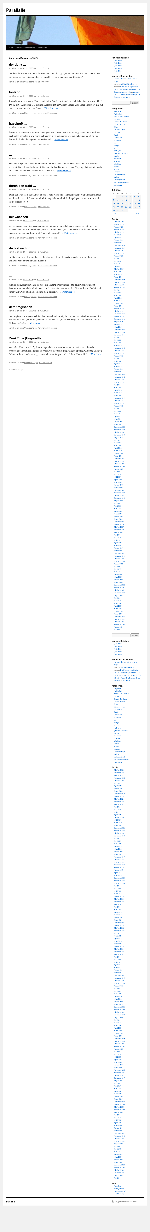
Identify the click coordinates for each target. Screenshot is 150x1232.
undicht (116, 177)
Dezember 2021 (119, 245)
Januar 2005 (118, 614)
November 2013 (119, 348)
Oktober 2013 (119, 350)
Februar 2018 (118, 303)
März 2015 (118, 327)
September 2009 (119, 466)
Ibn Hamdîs (118, 132)
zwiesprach (118, 185)
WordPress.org (119, 1194)
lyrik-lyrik (117, 150)
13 (139, 200)
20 (139, 203)
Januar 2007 (118, 550)
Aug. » (138, 213)
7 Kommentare (44, 144)
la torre (116, 148)
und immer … (127, 97)
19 (135, 203)
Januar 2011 (118, 424)
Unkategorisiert (30, 81)
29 (118, 210)
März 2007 (118, 545)
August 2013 (118, 356)
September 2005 (119, 593)
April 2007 (118, 542)
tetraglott (117, 169)
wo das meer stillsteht (121, 182)
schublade (117, 164)
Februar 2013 (118, 369)
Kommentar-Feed (120, 1191)
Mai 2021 (117, 263)
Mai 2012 (117, 387)
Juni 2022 (117, 235)
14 (114, 203)
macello (116, 156)
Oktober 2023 (119, 221)
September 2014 (119, 335)
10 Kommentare (45, 362)
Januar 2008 (118, 519)
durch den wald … (22, 185)
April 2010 (118, 448)
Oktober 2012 (119, 379)
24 (126, 207)
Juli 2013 (117, 358)
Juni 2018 (117, 292)
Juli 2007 (117, 535)
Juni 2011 (117, 411)
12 (135, 200)
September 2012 (119, 382)
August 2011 (118, 406)
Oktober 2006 (119, 558)
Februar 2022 (118, 240)
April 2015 (118, 324)
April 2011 (118, 416)
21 (114, 207)
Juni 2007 (117, 537)
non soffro (136, 92)
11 (130, 200)
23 (122, 207)
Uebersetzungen (31, 362)
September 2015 (119, 319)
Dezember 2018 (119, 279)
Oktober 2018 (119, 285)
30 (122, 210)
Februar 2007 (118, 548)
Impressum (42, 47)
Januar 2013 (118, 371)
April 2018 (118, 298)
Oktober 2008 (119, 495)
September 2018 (119, 287)
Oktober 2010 (119, 432)
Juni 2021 (117, 261)
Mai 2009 (117, 477)
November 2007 (119, 524)
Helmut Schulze (43, 68)
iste (115, 143)
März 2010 (118, 450)
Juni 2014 (117, 340)
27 (139, 207)
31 (126, 210)
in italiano (117, 140)
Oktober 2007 (119, 527)
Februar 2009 (118, 485)
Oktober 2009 (119, 464)
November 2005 (119, 587)
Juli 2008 (117, 503)
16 (122, 203)
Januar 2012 (118, 395)
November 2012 (119, 377)
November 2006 (119, 556)
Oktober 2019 (119, 269)
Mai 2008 (117, 508)
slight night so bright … (129, 84)
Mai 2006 (117, 571)
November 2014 (119, 332)
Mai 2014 (117, 342)
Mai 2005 (117, 603)
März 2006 (118, 577)
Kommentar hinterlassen (47, 113)
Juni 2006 (117, 569)
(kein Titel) (118, 60)
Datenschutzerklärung (25, 47)
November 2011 (119, 398)
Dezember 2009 (119, 458)
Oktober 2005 (119, 590)
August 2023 (118, 227)
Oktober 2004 (119, 621)
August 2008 (118, 500)
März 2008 (118, 514)
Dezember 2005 (119, 585)
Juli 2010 (117, 440)
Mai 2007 (117, 540)
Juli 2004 (117, 629)
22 (118, 207)
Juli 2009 (117, 471)
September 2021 (119, 253)
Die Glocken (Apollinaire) (129, 86)
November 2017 (119, 308)
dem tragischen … (22, 307)
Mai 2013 (117, 361)
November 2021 (119, 248)
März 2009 (118, 482)
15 (118, 203)
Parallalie (15, 10)
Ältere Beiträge (16, 369)
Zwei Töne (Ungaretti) (25, 338)
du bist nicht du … (22, 248)
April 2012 (118, 390)
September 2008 (119, 498)
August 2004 (118, 627)
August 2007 (118, 532)
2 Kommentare (44, 81)
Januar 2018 (118, 306)
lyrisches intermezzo (121, 153)
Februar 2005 (118, 611)
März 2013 (118, 366)
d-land (116, 127)
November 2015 (119, 316)
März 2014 (118, 345)
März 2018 (118, 300)
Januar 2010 (118, 456)
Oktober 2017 (119, 311)
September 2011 (119, 403)
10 (126, 200)
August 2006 (118, 564)
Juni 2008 (117, 506)
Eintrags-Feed (119, 1188)
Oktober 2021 (119, 250)
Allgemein (117, 111)
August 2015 (118, 321)
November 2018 (119, 282)
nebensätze (117, 158)
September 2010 (119, 435)
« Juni (114, 213)
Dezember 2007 (119, 521)
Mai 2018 (117, 295)
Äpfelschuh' (118, 114)
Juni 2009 (117, 474)
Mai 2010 (117, 445)
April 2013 (118, 364)
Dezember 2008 (119, 490)
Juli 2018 (117, 290)
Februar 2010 (118, 453)
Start (11, 47)
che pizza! (117, 119)
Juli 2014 (117, 337)
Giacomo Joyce (119, 129)
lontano (14, 92)
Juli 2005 (117, 598)
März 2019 (118, 274)
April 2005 (118, 606)
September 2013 (119, 353)
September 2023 (119, 224)
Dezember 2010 (119, 427)
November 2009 (119, 461)
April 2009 (118, 479)
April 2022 (118, 237)
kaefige (116, 145)
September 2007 (119, 529)
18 (130, 203)
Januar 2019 (118, 277)
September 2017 (119, 313)
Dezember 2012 (119, 374)
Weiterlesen (51, 108)
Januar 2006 (118, 582)
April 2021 (118, 266)
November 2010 (119, 429)
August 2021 (118, 256)
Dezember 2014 (119, 329)
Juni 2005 (117, 600)
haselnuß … (18, 123)
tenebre (116, 166)
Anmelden (117, 1186)
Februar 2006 (118, 579)
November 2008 (119, 492)
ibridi (116, 135)
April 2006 (118, 574)
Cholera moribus (120, 124)
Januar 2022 (118, 242)
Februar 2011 (118, 421)
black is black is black (121, 116)
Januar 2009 (118, 487)
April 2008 (118, 511)
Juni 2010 (117, 442)
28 (114, 210)
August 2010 (118, 437)
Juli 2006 (117, 566)
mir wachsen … (20, 217)
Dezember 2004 (119, 616)
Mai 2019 (117, 271)
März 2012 (118, 392)
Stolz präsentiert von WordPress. (126, 1201)
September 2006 (119, 561)
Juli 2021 (117, 258)
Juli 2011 (117, 408)
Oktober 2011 (119, 400)
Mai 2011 (117, 414)
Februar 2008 (118, 516)
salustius (117, 161)
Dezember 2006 (119, 553)
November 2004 (119, 619)
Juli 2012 (117, 385)
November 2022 (119, 229)
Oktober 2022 (119, 232)
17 (126, 203)
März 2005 (118, 608)
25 (130, 207)
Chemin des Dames (120, 121)
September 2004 (119, 624)
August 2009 (118, 469)
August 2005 (118, 595)
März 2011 (118, 419)
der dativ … (17, 64)
